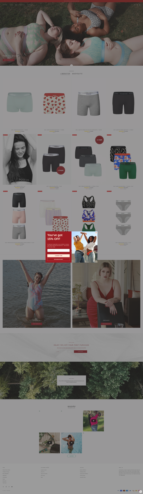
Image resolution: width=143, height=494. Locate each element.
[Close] (96, 232)
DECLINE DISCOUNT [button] (58, 259)
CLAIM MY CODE (58, 255)
